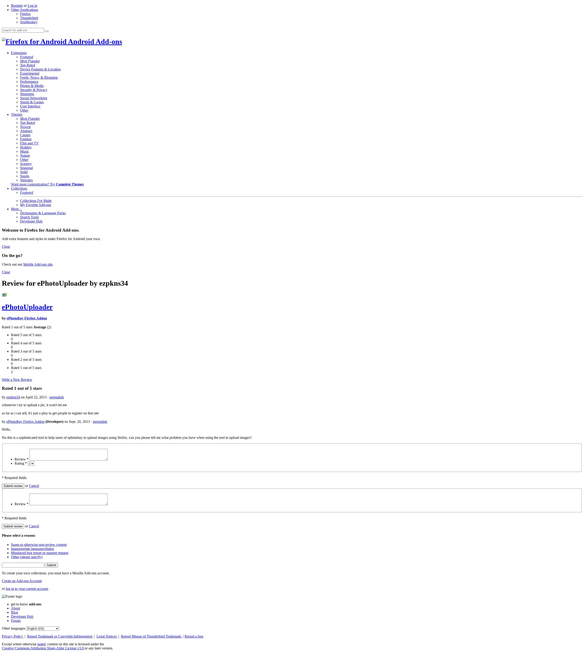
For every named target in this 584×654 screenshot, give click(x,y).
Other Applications (24, 10)
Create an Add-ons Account (22, 581)
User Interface (30, 106)
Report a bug (194, 636)
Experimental (29, 73)
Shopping (27, 94)
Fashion (25, 139)
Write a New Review (17, 380)
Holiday (26, 147)
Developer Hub (31, 221)
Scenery (26, 164)
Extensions (19, 53)
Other (24, 110)
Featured (26, 57)
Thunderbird (29, 18)
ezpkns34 (13, 397)
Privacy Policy (13, 636)
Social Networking (33, 98)
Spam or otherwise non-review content (39, 545)
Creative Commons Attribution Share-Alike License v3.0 (43, 648)
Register (17, 6)
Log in (32, 6)
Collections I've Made (36, 201)
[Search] (47, 31)
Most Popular (30, 61)
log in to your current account (27, 589)
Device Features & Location (40, 69)
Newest (25, 127)
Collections (19, 188)
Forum (16, 621)
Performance (29, 82)
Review (22, 459)
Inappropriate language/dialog (32, 549)
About (15, 608)
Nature (25, 155)
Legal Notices (106, 636)
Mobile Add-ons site (37, 264)
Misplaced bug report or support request (39, 553)
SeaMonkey (28, 22)
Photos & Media (32, 86)
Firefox (25, 14)
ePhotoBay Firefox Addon (27, 318)
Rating (21, 463)
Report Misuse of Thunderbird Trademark (151, 636)
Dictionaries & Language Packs (43, 213)
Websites (26, 180)
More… (16, 209)
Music (24, 151)
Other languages (13, 628)
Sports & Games (32, 102)
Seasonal (26, 168)
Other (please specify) (26, 557)
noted (41, 644)
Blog (14, 612)
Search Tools (29, 217)
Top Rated (27, 65)
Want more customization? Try (47, 184)
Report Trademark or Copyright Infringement (60, 636)
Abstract (26, 131)
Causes (25, 135)
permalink (57, 397)
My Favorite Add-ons (35, 205)
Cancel (34, 486)
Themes (16, 114)
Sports (24, 176)
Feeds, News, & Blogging (39, 77)
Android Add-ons (94, 41)
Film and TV (29, 143)
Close (6, 247)
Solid (24, 172)
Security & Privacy (33, 90)
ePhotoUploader (27, 307)
